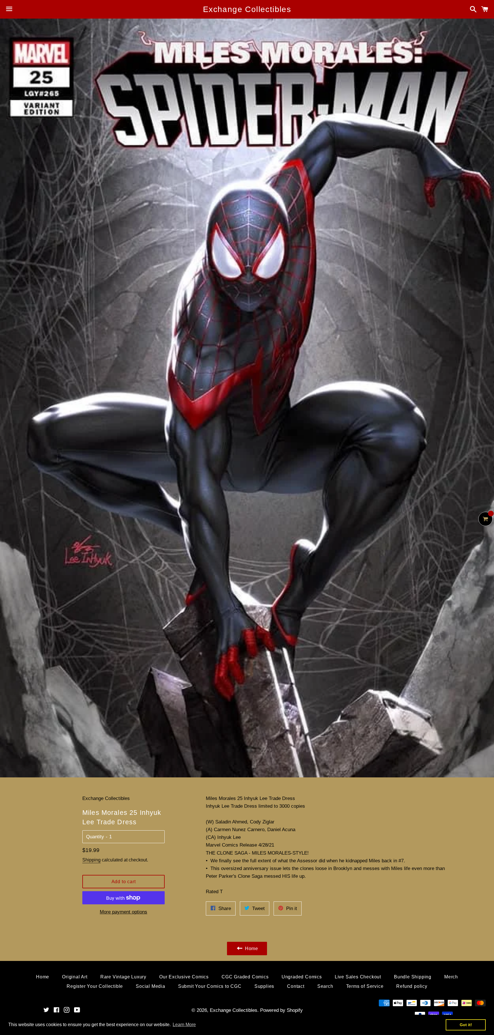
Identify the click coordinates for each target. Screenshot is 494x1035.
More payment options (123, 912)
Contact (295, 986)
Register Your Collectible (95, 986)
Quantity (95, 836)
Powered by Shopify (281, 1010)
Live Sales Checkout (358, 976)
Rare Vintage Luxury (123, 976)
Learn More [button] (184, 1024)
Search (325, 986)
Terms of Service (365, 986)
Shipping (91, 859)
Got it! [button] (466, 1024)
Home (42, 976)
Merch (451, 976)
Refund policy (411, 986)
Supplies (264, 986)
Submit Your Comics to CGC (210, 986)
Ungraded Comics (302, 976)
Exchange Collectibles (247, 9)
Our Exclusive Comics (184, 976)
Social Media (150, 986)
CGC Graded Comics (245, 976)
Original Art (74, 976)
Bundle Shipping (412, 976)
